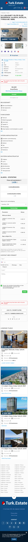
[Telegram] (19, 319)
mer (2, 131)
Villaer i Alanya (18, 476)
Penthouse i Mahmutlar (20, 488)
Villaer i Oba (17, 480)
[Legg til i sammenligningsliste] (23, 332)
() (15, 7)
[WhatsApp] (17, 319)
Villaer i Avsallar (4, 484)
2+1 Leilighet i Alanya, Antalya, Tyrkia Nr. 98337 (13, 386)
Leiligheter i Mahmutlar (20, 466)
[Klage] (18, 51)
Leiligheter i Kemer (19, 470)
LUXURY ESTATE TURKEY (7, 363)
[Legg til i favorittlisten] (25, 332)
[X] (12, 319)
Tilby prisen (24, 26)
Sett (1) (25, 24)
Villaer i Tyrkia (18, 474)
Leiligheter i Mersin (5, 480)
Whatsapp (14, 264)
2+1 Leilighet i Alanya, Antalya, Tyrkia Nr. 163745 (13, 448)
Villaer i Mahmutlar (19, 478)
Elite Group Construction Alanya (14, 91)
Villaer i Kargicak (18, 482)
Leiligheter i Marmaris (6, 482)
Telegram (4, 266)
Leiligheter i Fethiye (19, 472)
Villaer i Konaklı (4, 486)
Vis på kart (15, 55)
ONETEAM (4, 425)
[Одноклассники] (10, 319)
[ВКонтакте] (8, 319)
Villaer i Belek (4, 490)
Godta (14, 539)
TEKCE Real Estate (6, 458)
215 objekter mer (14, 97)
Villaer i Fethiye (4, 492)
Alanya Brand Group (6, 393)
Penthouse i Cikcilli (19, 492)
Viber (20, 264)
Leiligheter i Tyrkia (5, 465)
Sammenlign (14, 208)
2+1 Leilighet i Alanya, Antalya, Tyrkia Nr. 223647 (13, 416)
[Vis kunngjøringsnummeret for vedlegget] (15, 51)
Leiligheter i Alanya (19, 465)
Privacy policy (14, 513)
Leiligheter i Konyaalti (6, 474)
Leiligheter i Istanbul (5, 476)
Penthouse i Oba (18, 490)
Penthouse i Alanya (19, 486)
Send (24, 291)
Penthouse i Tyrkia (19, 484)
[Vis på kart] (2, 51)
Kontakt (14, 94)
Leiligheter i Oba (4, 470)
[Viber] (15, 319)
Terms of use (14, 515)
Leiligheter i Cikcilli (5, 472)
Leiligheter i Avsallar (5, 468)
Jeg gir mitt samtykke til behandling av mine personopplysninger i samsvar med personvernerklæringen (13, 287)
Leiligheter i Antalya (5, 466)
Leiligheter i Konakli (5, 478)
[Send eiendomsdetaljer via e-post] (8, 51)
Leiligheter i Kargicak (19, 468)
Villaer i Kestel (4, 488)
